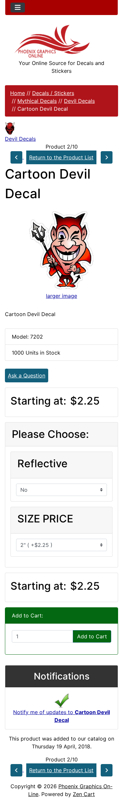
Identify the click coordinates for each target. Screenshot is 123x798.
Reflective (42, 463)
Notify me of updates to (61, 716)
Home (17, 93)
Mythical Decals (37, 101)
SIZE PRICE (45, 518)
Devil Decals (79, 101)
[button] (111, 765)
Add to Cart (92, 636)
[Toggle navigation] (17, 7)
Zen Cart (84, 794)
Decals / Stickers (53, 93)
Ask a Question (26, 375)
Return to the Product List (61, 157)
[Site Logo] (61, 41)
